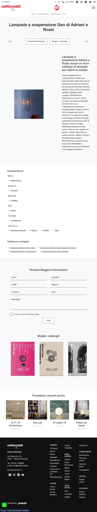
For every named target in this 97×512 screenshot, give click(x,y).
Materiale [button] (12, 196)
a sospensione (16, 220)
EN (59, 2)
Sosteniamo (54, 463)
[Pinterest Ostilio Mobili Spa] (95, 2)
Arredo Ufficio (81, 481)
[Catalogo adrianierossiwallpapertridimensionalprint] (51, 359)
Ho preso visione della (26, 314)
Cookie (10, 510)
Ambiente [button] (12, 186)
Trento (57, 230)
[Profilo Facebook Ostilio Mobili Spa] (77, 2)
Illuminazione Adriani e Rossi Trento (22, 248)
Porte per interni (83, 459)
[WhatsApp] (4, 505)
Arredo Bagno (67, 478)
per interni (14, 190)
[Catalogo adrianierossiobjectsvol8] (22, 359)
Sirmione (46, 230)
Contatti (53, 466)
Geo (64, 14)
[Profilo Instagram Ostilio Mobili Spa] (81, 2)
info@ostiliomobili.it (20, 466)
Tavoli (67, 474)
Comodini (68, 494)
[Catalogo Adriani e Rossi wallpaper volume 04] (80, 359)
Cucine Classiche (68, 446)
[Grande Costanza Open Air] (86, 41)
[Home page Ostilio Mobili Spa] (10, 8)
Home (33, 14)
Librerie (67, 459)
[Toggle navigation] (93, 8)
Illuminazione (55, 14)
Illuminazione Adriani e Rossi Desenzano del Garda (58, 248)
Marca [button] (10, 176)
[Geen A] (10, 41)
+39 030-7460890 (17, 463)
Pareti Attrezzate (69, 464)
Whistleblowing (55, 477)
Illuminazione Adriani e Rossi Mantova (23, 251)
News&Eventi (55, 460)
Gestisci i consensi (22, 510)
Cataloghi (53, 457)
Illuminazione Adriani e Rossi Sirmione (55, 251)
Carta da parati (82, 465)
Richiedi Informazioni (36, 41)
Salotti (67, 471)
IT (55, 2)
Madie (67, 468)
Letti (66, 491)
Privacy (3, 510)
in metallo (14, 200)
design (13, 210)
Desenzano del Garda (18, 230)
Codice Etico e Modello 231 (55, 471)
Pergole (82, 497)
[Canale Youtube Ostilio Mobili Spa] (90, 2)
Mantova (34, 230)
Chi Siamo (54, 448)
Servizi (52, 451)
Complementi (84, 470)
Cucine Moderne (53, 493)
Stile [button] (10, 206)
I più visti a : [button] (13, 226)
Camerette (83, 445)
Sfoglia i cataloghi (59, 41)
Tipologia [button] (12, 216)
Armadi (67, 497)
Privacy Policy (34, 314)
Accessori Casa (43, 14)
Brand (52, 454)
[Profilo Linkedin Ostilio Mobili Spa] (86, 2)
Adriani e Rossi (16, 180)
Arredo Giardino (82, 493)
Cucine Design (52, 488)
